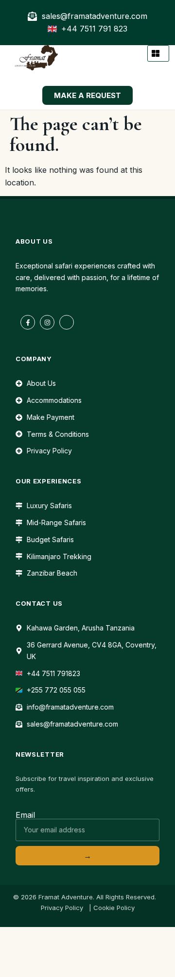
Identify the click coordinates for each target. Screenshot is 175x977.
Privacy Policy (62, 907)
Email (25, 815)
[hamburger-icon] (158, 53)
